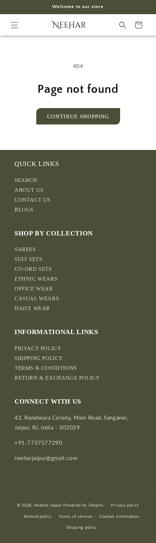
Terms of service (75, 516)
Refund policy (38, 516)
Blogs (24, 210)
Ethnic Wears (36, 279)
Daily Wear (32, 308)
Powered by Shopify (83, 505)
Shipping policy (81, 527)
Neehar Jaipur (48, 505)
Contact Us (32, 200)
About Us (29, 190)
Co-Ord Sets (33, 269)
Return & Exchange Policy (57, 378)
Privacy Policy (38, 348)
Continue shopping (78, 116)
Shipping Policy (39, 358)
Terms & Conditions (46, 368)
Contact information (119, 516)
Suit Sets (28, 259)
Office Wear (34, 289)
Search (26, 180)
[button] (14, 25)
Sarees (25, 249)
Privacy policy (125, 505)
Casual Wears (37, 298)
